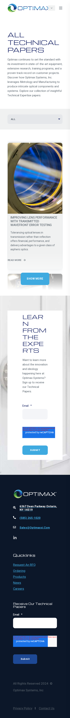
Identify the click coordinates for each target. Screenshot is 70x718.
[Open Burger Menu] (60, 8)
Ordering (19, 571)
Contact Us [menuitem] (47, 708)
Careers (18, 589)
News (17, 583)
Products (19, 577)
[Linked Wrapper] (35, 484)
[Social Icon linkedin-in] (15, 537)
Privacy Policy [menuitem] (22, 708)
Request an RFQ (24, 565)
